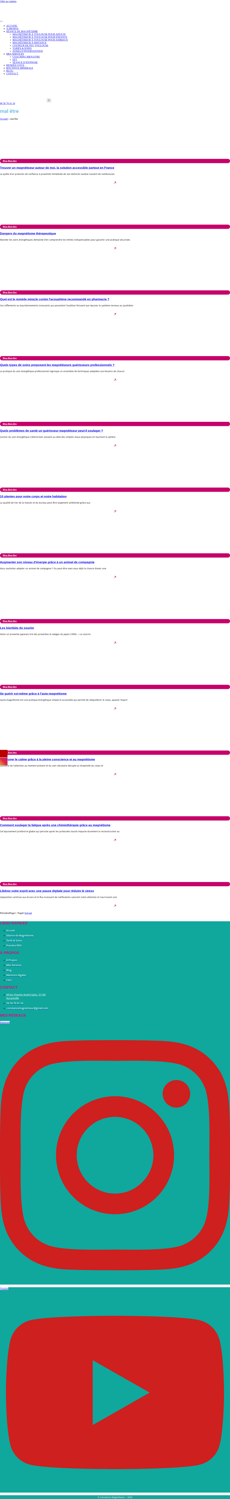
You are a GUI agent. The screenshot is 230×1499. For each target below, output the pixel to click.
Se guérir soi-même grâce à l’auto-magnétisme (33, 693)
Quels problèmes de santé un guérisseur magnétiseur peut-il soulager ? (51, 430)
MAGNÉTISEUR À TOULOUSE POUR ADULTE (39, 34)
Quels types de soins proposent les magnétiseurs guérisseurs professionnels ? (57, 365)
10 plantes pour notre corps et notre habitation (33, 496)
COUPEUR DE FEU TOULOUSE (30, 45)
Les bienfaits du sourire (17, 628)
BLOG (9, 70)
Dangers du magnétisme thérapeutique (28, 233)
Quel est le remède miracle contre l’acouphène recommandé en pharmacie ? (54, 299)
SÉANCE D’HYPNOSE (25, 62)
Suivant (28, 913)
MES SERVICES (15, 54)
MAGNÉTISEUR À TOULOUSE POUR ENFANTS (40, 37)
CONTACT (12, 73)
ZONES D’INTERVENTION (28, 51)
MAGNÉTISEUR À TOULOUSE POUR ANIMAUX (40, 40)
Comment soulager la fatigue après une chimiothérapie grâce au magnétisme (55, 825)
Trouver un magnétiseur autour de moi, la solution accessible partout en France (57, 167)
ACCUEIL (11, 25)
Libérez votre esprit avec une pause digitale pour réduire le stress (47, 890)
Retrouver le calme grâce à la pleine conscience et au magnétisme (47, 759)
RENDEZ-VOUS (15, 65)
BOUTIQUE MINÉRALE (19, 68)
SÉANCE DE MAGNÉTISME (22, 31)
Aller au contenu (8, 1)
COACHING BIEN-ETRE (26, 56)
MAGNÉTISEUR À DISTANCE (29, 42)
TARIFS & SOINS (22, 48)
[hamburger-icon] (1, 21)
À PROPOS (12, 28)
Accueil (4, 119)
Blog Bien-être (10, 161)
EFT (15, 59)
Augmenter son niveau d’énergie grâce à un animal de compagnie (47, 562)
